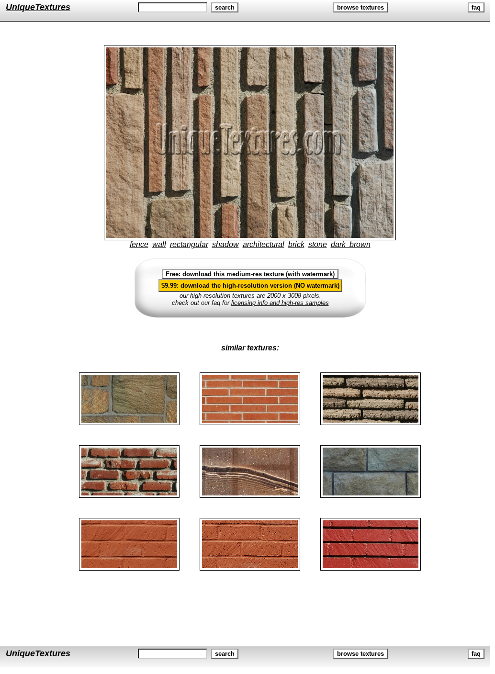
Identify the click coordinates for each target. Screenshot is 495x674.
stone (317, 244)
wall (159, 244)
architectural (263, 244)
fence (139, 244)
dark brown (351, 244)
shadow (225, 244)
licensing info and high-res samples (280, 302)
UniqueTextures (38, 7)
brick (296, 244)
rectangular (189, 244)
